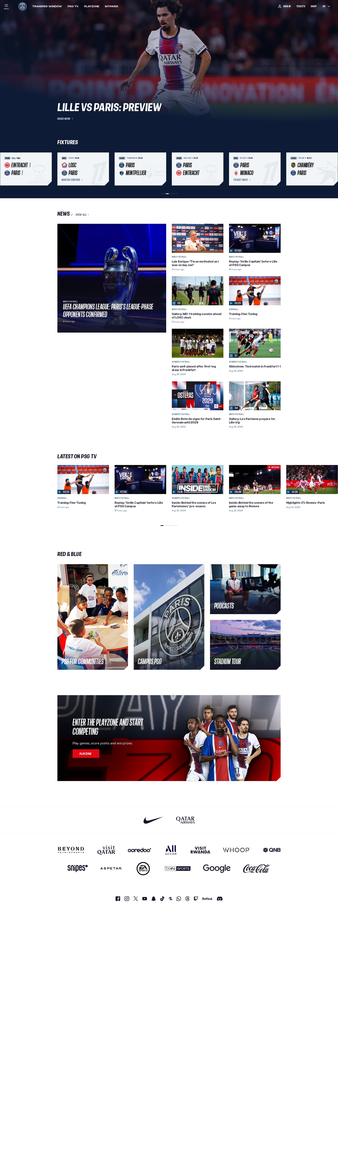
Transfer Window (47, 6)
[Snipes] (78, 868)
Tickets (300, 6)
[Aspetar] (111, 868)
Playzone (91, 6)
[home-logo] (22, 6)
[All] (171, 850)
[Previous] (61, 169)
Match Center (71, 180)
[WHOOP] (236, 850)
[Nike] (153, 820)
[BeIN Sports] (177, 868)
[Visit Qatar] (106, 850)
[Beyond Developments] (71, 850)
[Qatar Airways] (185, 820)
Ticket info (240, 180)
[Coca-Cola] (256, 868)
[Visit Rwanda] (200, 850)
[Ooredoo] (139, 850)
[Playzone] (86, 753)
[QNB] (272, 850)
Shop (313, 6)
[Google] (216, 868)
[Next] (276, 169)
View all (81, 214)
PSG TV (73, 6)
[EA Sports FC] (143, 868)
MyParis (111, 6)
